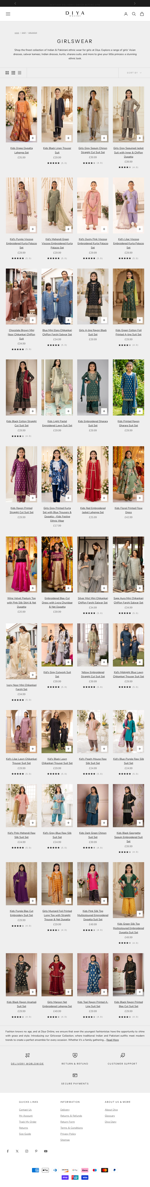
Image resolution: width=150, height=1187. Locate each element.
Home (17, 33)
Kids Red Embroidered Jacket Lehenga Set (93, 510)
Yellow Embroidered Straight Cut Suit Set (93, 674)
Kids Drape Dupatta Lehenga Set (21, 150)
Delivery (65, 1109)
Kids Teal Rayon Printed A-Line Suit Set (93, 1004)
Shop (24, 33)
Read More (112, 1040)
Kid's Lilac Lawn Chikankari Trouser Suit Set (21, 761)
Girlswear (32, 33)
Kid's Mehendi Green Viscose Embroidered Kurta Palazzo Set (57, 243)
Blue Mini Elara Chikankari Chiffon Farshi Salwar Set (57, 332)
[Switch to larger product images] (7, 73)
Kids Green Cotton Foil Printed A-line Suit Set (129, 332)
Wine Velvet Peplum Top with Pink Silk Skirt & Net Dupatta (21, 602)
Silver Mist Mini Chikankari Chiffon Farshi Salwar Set (93, 600)
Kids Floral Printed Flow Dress (128, 510)
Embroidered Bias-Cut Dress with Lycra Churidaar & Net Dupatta (57, 602)
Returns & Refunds (71, 1116)
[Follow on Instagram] (27, 1151)
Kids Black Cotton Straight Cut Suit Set (21, 423)
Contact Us (25, 1109)
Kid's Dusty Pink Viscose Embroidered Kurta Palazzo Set (93, 243)
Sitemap (65, 1140)
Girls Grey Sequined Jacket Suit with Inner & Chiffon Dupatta (128, 152)
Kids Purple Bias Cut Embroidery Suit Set (21, 913)
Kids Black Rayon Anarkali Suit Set (21, 1004)
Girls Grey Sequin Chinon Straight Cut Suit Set (92, 150)
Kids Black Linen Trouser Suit (57, 150)
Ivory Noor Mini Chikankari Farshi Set (22, 687)
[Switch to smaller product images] (13, 73)
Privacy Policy (68, 1134)
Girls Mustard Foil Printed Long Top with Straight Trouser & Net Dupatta (57, 915)
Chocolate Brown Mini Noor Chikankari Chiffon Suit (21, 334)
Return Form (67, 1122)
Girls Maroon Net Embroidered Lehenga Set (57, 1004)
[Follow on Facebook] (8, 1151)
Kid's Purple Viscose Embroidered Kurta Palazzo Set (21, 243)
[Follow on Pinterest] (36, 1151)
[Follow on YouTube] (46, 1151)
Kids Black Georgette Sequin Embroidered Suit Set (128, 837)
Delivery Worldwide (27, 1063)
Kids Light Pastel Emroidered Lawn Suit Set (57, 423)
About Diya (111, 1109)
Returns (23, 1128)
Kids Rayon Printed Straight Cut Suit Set (21, 510)
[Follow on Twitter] (17, 1151)
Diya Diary (110, 1122)
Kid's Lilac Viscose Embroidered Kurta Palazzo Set (128, 243)
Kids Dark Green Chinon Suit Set (92, 835)
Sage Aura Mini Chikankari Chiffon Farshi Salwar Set (128, 600)
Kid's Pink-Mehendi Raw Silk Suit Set (21, 835)
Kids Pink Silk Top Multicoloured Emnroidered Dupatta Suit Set (92, 915)
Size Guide (25, 1134)
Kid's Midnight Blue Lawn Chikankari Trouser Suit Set (128, 674)
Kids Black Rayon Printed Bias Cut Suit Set (128, 1004)
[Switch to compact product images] (19, 73)
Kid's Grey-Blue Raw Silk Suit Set (57, 835)
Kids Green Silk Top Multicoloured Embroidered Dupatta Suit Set (128, 928)
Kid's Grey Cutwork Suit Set (57, 674)
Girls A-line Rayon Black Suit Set (93, 332)
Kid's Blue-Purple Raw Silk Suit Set (128, 761)
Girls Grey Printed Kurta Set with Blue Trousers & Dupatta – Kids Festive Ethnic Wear (57, 514)
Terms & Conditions (71, 1128)
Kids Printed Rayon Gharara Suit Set (128, 423)
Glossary (110, 1116)
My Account (26, 1116)
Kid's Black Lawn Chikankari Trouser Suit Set (57, 761)
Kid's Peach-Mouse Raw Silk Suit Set (93, 761)
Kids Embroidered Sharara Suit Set (93, 423)
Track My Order (27, 1122)
